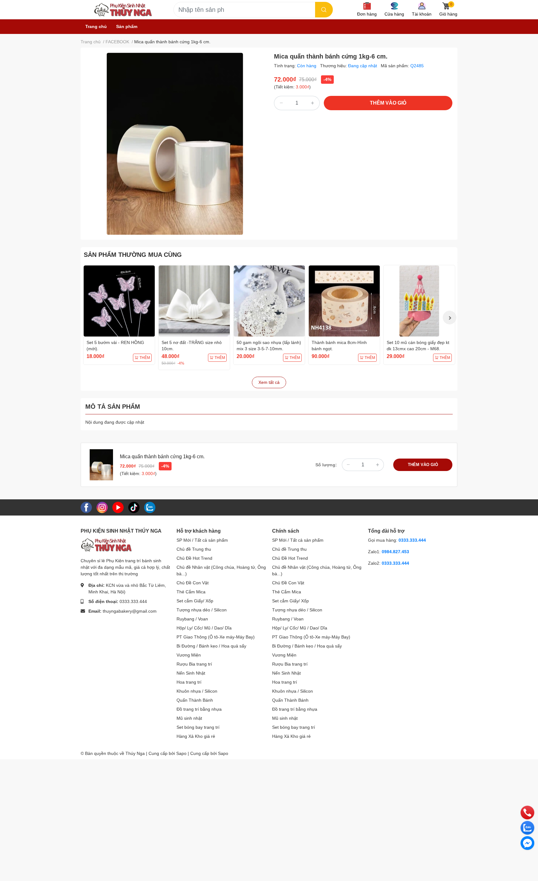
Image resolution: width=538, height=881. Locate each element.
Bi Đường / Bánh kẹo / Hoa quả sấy (211, 645)
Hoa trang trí (189, 682)
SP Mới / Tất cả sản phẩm (202, 540)
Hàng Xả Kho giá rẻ (196, 736)
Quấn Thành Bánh (195, 700)
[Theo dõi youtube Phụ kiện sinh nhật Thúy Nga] (118, 507)
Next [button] (449, 317)
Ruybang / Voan (192, 618)
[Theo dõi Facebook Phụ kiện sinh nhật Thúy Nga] (86, 507)
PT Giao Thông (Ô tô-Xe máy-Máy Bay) (216, 636)
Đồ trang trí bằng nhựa (199, 709)
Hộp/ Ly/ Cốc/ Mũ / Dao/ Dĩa (204, 627)
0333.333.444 (133, 601)
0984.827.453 (395, 551)
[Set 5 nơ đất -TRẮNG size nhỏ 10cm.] (194, 301)
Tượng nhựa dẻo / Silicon (202, 609)
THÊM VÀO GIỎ (388, 103)
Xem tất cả (269, 382)
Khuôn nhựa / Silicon (197, 691)
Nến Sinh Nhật (191, 673)
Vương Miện (189, 655)
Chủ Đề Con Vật (193, 582)
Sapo (223, 753)
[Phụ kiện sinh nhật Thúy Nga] (123, 9)
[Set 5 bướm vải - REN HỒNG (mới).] (119, 301)
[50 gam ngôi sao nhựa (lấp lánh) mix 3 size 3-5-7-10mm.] (269, 301)
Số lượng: (326, 464)
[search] (324, 9)
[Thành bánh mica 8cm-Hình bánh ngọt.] (344, 301)
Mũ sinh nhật (189, 718)
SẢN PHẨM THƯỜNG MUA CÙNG (133, 254)
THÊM (144, 358)
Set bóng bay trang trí (198, 727)
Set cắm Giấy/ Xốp (195, 600)
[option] (175, 144)
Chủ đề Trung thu (194, 549)
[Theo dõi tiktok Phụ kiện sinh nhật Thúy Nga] (133, 507)
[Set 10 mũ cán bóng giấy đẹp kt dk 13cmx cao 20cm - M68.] (419, 301)
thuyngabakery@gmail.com (130, 611)
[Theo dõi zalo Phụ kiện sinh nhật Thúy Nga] (149, 507)
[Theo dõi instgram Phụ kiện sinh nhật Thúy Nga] (102, 507)
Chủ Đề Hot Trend (194, 558)
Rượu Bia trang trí (194, 664)
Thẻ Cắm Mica (191, 591)
